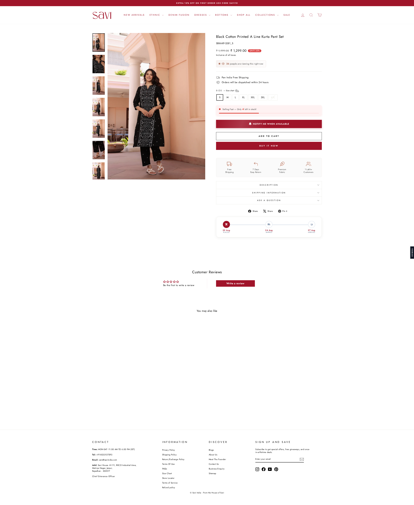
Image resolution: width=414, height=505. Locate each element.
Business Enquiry (216, 468)
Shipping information (269, 192)
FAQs (164, 468)
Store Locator (168, 478)
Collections (265, 14)
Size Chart (167, 473)
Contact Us (214, 464)
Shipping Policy (169, 454)
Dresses (201, 14)
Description (269, 185)
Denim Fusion (179, 14)
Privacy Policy (168, 449)
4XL (273, 97)
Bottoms (222, 14)
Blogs (211, 449)
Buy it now (268, 145)
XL (243, 97)
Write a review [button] (235, 283)
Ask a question (269, 200)
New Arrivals (134, 14)
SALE (286, 14)
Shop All (244, 14)
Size (225, 90)
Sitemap (212, 473)
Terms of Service (170, 482)
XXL (253, 97)
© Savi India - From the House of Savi (207, 492)
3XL (263, 97)
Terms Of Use (168, 464)
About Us (213, 454)
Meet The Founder (217, 459)
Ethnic (155, 14)
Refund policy (168, 487)
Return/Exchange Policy (173, 459)
